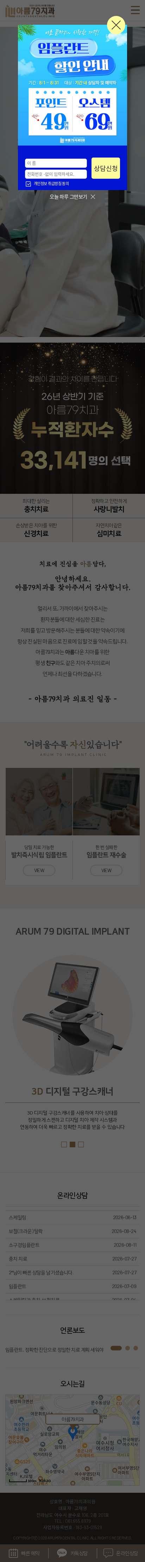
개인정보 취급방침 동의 (51, 183)
